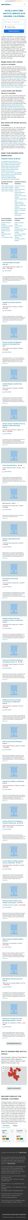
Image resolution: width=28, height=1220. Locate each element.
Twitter (23, 1200)
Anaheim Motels (5, 227)
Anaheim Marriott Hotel (12, 105)
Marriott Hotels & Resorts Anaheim (9, 167)
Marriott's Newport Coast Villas (9, 138)
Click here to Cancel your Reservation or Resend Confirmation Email (13, 1176)
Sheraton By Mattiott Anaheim (8, 177)
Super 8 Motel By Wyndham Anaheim (10, 164)
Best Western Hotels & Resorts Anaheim (11, 163)
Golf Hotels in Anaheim (20, 234)
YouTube (3, 1202)
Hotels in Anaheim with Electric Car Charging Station (20, 210)
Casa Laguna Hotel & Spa (16, 137)
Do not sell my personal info (9, 1197)
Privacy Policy (15, 1214)
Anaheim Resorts (5, 229)
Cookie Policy (22, 1214)
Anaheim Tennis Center (19, 143)
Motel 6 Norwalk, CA (8, 77)
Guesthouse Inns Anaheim (7, 171)
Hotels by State (6, 1195)
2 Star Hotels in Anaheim (7, 190)
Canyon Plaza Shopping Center (15, 87)
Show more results (14, 1043)
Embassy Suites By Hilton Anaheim (9, 169)
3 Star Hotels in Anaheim (7, 189)
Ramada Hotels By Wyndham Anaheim (10, 166)
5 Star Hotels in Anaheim (7, 186)
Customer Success (15, 1195)
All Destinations (19, 1193)
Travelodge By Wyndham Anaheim (9, 161)
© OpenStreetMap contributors (20, 1084)
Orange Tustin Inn (20, 79)
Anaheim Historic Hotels (21, 229)
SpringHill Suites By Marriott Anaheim (10, 179)
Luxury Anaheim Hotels (7, 237)
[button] (14, 1074)
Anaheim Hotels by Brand (10, 159)
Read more (4, 282)
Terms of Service (6, 1214)
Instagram (9, 1202)
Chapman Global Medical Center (9, 85)
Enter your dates (14, 1088)
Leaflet (8, 1084)
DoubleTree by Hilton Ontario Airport (16, 108)
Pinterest (19, 1202)
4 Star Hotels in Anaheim (7, 187)
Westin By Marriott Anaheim (8, 176)
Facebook (18, 1200)
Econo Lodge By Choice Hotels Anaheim (11, 172)
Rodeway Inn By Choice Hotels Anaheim (11, 174)
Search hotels (14, 31)
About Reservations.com (7, 1193)
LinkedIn (14, 1202)
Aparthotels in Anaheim (7, 226)
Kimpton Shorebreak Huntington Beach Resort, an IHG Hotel (12, 106)
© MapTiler (12, 1084)
